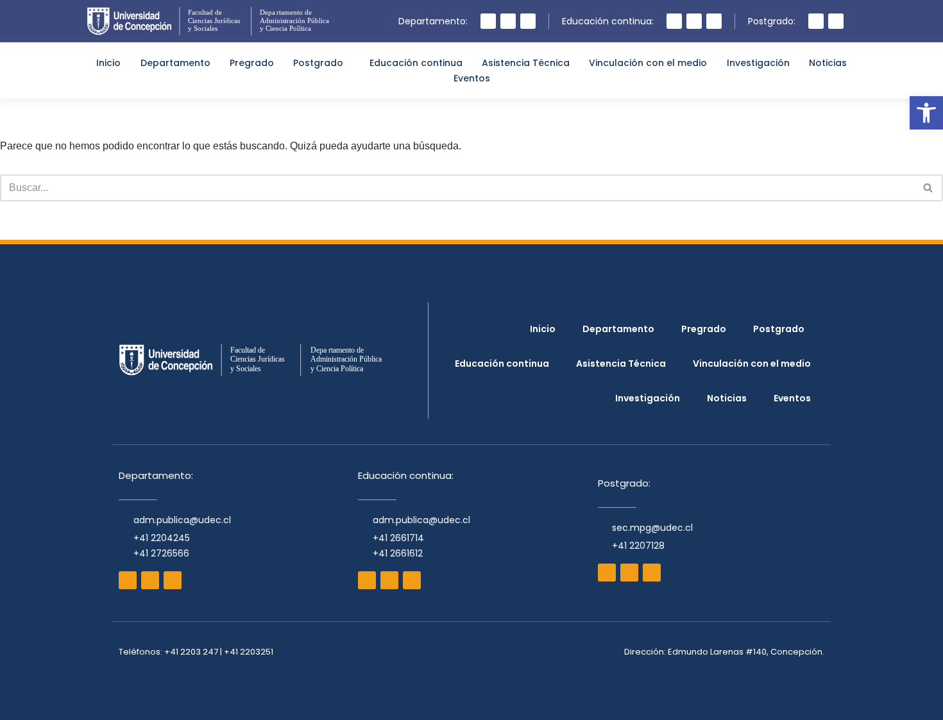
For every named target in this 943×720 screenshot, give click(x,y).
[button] (926, 113)
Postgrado (318, 62)
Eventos (472, 78)
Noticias (828, 62)
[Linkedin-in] (714, 21)
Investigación (758, 62)
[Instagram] (488, 21)
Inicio (108, 62)
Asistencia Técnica (526, 62)
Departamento (175, 62)
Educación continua (416, 62)
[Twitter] (528, 21)
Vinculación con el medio (648, 62)
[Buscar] (928, 187)
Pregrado (252, 62)
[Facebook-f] (508, 21)
